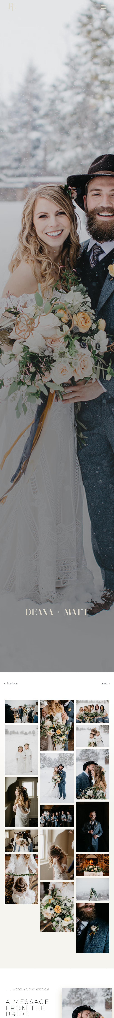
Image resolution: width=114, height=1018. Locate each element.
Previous (12, 683)
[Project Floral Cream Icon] (12, 4)
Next (104, 683)
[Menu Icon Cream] (103, 5)
